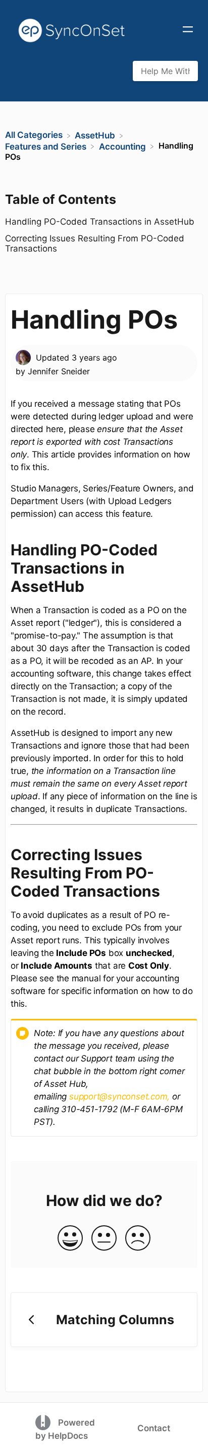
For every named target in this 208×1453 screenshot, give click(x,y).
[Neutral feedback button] (104, 1239)
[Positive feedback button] (70, 1239)
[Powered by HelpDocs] (44, 1422)
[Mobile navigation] (188, 30)
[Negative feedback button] (137, 1239)
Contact (153, 1428)
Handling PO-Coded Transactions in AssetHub (99, 222)
